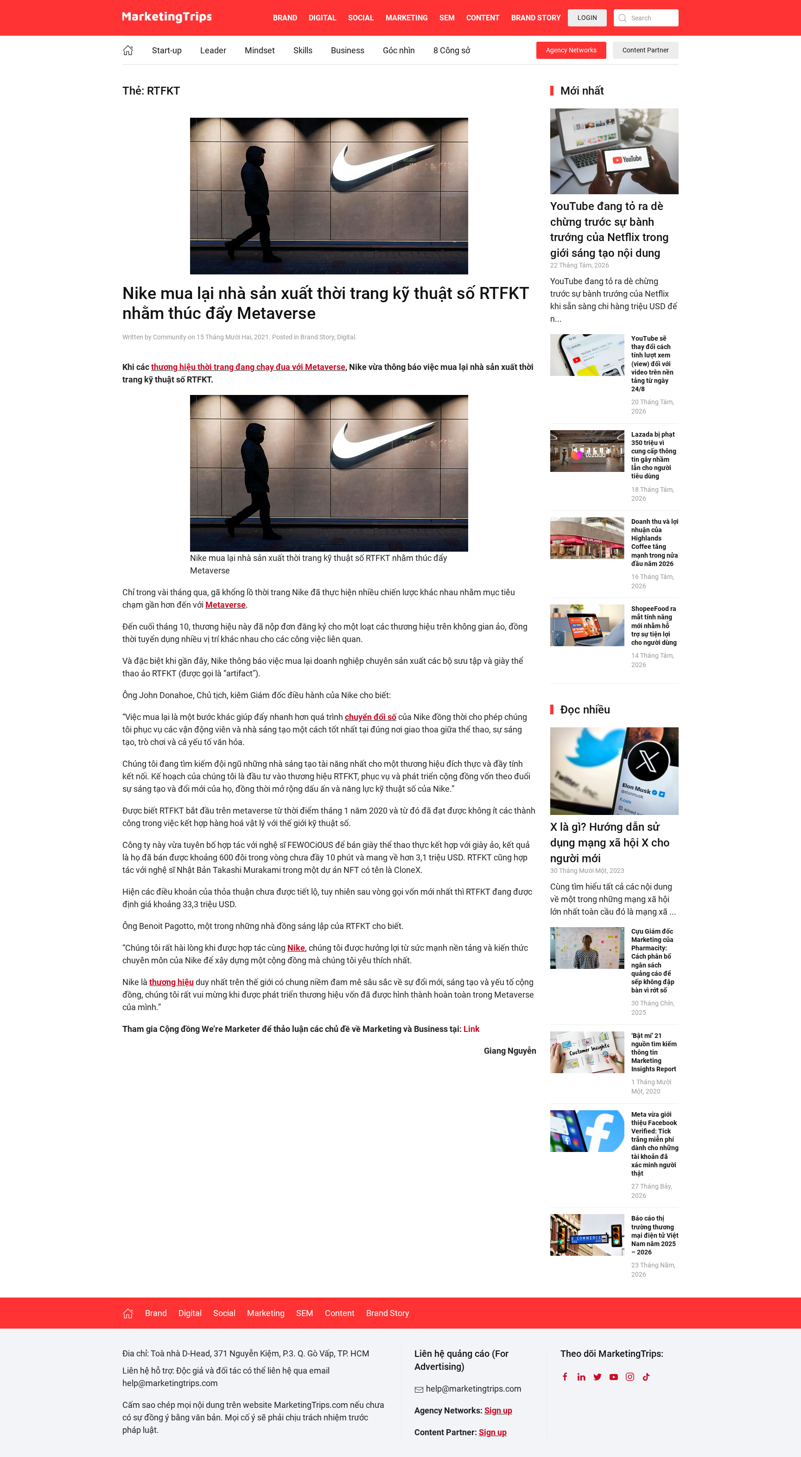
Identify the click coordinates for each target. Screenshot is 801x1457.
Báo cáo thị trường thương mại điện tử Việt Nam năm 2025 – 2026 (655, 1235)
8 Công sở (451, 50)
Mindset (260, 50)
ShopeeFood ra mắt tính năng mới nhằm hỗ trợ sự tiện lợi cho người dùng (654, 625)
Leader (213, 50)
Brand (285, 17)
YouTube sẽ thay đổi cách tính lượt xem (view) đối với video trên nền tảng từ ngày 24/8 (652, 364)
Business (347, 50)
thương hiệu (171, 982)
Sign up (498, 1410)
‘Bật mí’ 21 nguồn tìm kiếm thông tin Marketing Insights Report (654, 1052)
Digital (323, 17)
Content (483, 17)
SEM (447, 17)
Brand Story (536, 17)
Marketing (407, 17)
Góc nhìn (399, 50)
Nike (296, 948)
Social (361, 17)
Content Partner (646, 50)
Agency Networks (571, 50)
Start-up (167, 50)
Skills (302, 50)
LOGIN (587, 17)
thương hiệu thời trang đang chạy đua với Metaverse (248, 367)
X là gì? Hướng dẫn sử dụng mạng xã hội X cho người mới (610, 843)
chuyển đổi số (370, 717)
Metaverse (225, 605)
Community (169, 337)
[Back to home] (166, 18)
